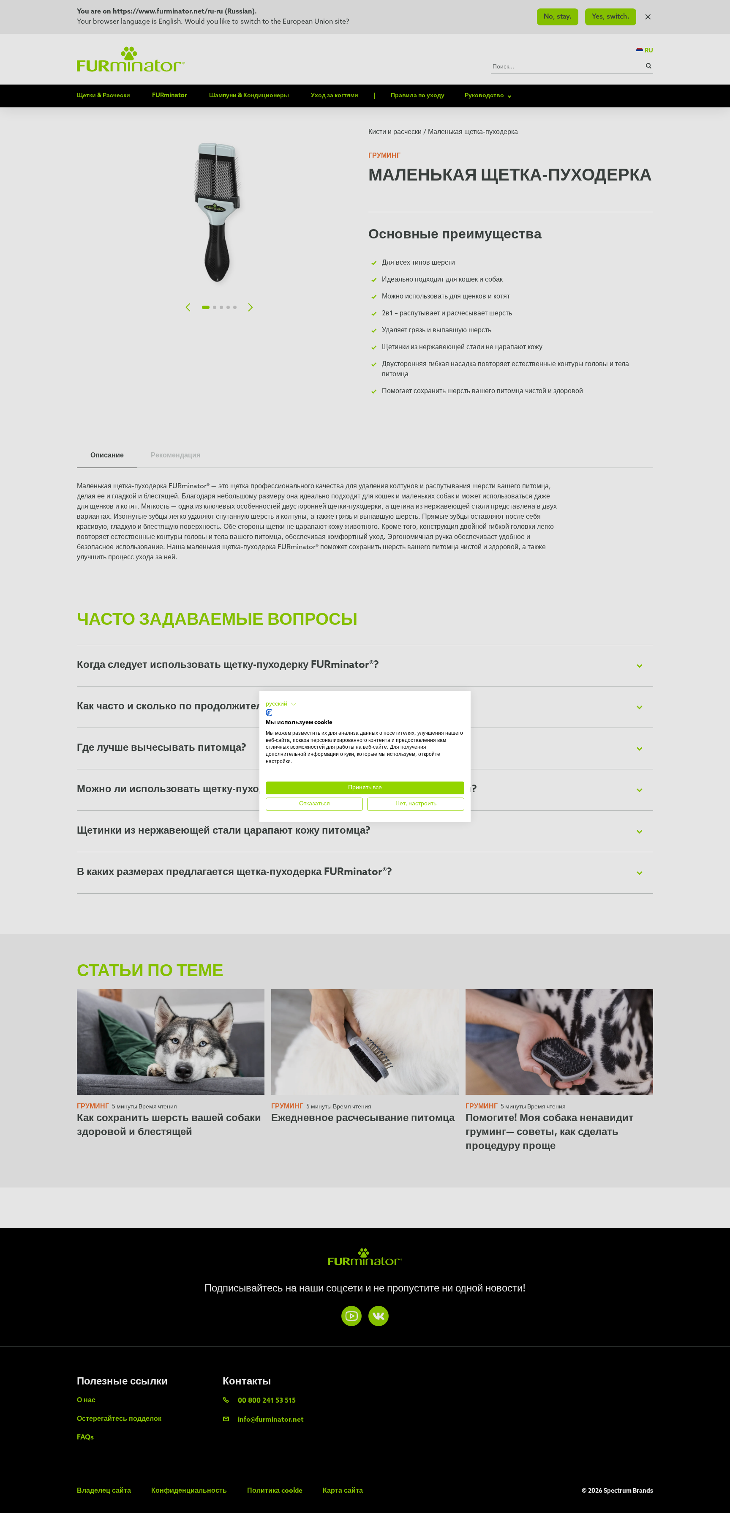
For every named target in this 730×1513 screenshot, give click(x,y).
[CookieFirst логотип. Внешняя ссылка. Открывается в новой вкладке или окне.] (269, 713)
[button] (281, 704)
